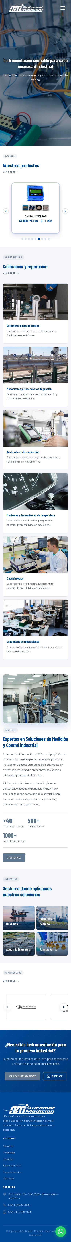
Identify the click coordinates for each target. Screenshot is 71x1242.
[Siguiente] (65, 211)
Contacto (8, 1178)
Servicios (8, 1159)
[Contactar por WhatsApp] (60, 1231)
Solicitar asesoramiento (22, 1076)
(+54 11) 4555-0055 (19, 1204)
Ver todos (9, 171)
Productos (9, 1152)
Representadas (12, 1165)
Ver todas (9, 980)
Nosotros (8, 1145)
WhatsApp (57, 1076)
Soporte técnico (12, 1172)
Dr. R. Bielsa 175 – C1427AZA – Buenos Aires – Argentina (33, 1196)
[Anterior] (6, 211)
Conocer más (14, 857)
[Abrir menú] (63, 8)
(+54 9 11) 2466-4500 (20, 1211)
